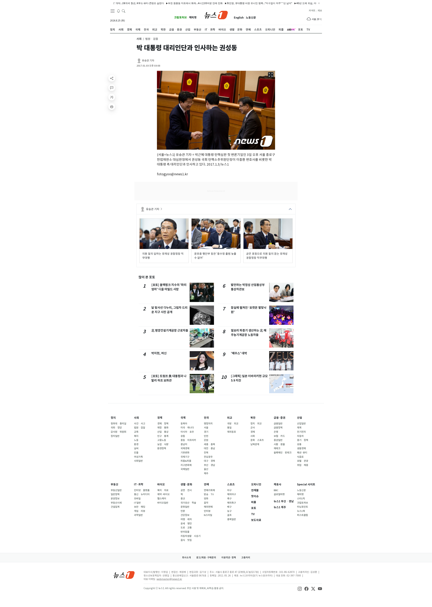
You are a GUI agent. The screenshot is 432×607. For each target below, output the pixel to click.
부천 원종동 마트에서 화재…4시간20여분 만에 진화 (180, 3)
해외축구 (231, 502)
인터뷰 (207, 511)
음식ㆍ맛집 (186, 540)
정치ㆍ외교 (256, 423)
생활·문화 (186, 484)
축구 (229, 498)
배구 (229, 506)
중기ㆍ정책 (302, 440)
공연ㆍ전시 (186, 490)
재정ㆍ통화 (162, 427)
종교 (183, 498)
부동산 (114, 484)
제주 (206, 473)
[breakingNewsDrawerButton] (118, 10)
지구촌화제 (186, 465)
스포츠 (231, 484)
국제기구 (185, 456)
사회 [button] (139, 39)
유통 (299, 444)
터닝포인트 (302, 506)
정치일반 (115, 436)
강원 (206, 440)
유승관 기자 (148, 60)
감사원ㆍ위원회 (118, 431)
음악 (206, 502)
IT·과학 (138, 484)
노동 (136, 440)
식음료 (300, 456)
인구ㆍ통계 (162, 436)
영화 (206, 498)
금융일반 (278, 423)
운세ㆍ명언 (186, 523)
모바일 (137, 498)
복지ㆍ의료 (162, 490)
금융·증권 (279, 418)
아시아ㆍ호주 (187, 431)
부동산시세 (116, 502)
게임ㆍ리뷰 (139, 511)
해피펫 (193, 17)
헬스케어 (161, 498)
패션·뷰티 (302, 452)
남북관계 (254, 444)
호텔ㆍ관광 (302, 460)
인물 (136, 452)
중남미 (184, 444)
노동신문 (251, 17)
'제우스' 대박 (239, 353)
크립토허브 (180, 17)
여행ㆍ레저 (186, 519)
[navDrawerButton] (112, 11)
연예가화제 (209, 490)
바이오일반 (162, 502)
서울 (206, 427)
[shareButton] (111, 78)
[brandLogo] (216, 15)
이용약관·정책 (228, 557)
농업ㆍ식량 (162, 444)
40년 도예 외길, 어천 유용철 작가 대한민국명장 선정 (309, 3)
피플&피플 (186, 460)
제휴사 (277, 484)
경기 (206, 431)
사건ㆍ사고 (139, 423)
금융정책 (278, 427)
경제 (159, 418)
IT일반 (137, 502)
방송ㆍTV (209, 494)
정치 (113, 418)
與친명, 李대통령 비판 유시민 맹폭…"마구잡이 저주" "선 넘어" (245, 3)
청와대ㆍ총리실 (118, 423)
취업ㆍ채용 (302, 465)
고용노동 (161, 440)
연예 (206, 484)
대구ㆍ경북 (209, 460)
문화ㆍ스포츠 (257, 440)
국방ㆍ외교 (232, 423)
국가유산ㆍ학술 (188, 502)
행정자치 (208, 423)
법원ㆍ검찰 (139, 427)
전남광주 (208, 456)
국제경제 (185, 448)
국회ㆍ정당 (116, 427)
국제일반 (185, 469)
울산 (206, 469)
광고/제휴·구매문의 (206, 557)
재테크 (277, 448)
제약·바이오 (163, 494)
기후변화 (185, 452)
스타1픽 (301, 498)
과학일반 (138, 515)
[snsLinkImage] (300, 588)
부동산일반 (116, 490)
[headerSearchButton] (123, 10)
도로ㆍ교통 (186, 527)
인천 (206, 436)
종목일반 (231, 519)
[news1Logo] (124, 574)
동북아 (184, 423)
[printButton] (111, 106)
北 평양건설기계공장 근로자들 (169, 330)
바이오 (161, 484)
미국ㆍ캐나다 (187, 427)
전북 (206, 452)
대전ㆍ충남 (209, 448)
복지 (136, 436)
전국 (206, 418)
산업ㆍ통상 (162, 431)
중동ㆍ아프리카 (188, 440)
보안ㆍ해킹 (139, 506)
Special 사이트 (306, 484)
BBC (276, 490)
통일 (229, 427)
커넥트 (312, 10)
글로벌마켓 (279, 494)
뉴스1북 (301, 511)
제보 (320, 10)
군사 (252, 427)
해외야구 (231, 494)
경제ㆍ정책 (162, 423)
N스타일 (208, 515)
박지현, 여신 (159, 353)
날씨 (136, 448)
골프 (229, 515)
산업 (299, 418)
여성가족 (138, 456)
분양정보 (115, 498)
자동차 (300, 436)
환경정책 (161, 448)
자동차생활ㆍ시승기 (190, 536)
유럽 (183, 436)
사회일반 (138, 460)
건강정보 (185, 515)
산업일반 (301, 423)
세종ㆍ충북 (209, 444)
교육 (136, 431)
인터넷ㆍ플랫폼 (142, 490)
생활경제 (301, 448)
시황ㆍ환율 (279, 444)
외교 (229, 418)
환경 (136, 444)
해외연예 (208, 506)
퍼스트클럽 (302, 515)
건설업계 (115, 506)
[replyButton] (111, 87)
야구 (229, 490)
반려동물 (185, 531)
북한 (252, 418)
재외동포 (231, 431)
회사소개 (186, 557)
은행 (276, 431)
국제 (183, 418)
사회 (136, 418)
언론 (183, 511)
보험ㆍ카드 (279, 436)
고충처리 (245, 557)
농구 (229, 511)
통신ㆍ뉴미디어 (142, 494)
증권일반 (278, 440)
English (239, 17)
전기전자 (301, 431)
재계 (299, 427)
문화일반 (185, 506)
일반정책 (115, 494)
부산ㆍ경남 (209, 465)
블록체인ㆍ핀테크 (282, 452)
